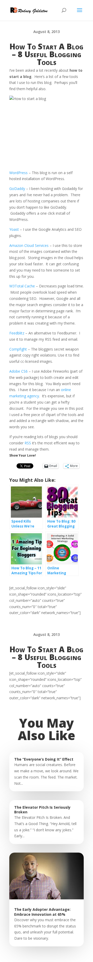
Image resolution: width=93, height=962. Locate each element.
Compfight (18, 349)
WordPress (18, 172)
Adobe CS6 (18, 371)
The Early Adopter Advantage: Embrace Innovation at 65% (42, 912)
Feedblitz (16, 333)
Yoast (14, 229)
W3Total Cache (22, 286)
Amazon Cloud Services (29, 245)
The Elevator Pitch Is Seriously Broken (42, 809)
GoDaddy (17, 188)
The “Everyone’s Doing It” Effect (43, 759)
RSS (28, 442)
